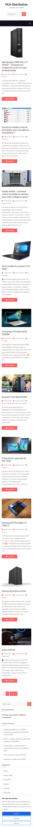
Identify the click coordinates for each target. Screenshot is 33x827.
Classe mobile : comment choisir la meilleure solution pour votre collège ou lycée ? (15, 194)
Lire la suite (9, 99)
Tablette (4, 467)
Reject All (16, 823)
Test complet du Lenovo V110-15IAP (15, 755)
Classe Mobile (6, 203)
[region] (16, 811)
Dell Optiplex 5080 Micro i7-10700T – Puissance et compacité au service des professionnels (15, 66)
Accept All (16, 813)
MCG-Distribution (16, 4)
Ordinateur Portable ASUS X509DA (15, 759)
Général (4, 77)
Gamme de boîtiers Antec (14, 591)
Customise (16, 818)
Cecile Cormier (18, 74)
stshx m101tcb (8, 649)
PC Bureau (7, 792)
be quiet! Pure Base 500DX (14, 396)
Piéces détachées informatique (17, 403)
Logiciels (5, 139)
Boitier (4, 403)
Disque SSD (5, 656)
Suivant (13, 694)
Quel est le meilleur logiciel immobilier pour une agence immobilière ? (15, 130)
